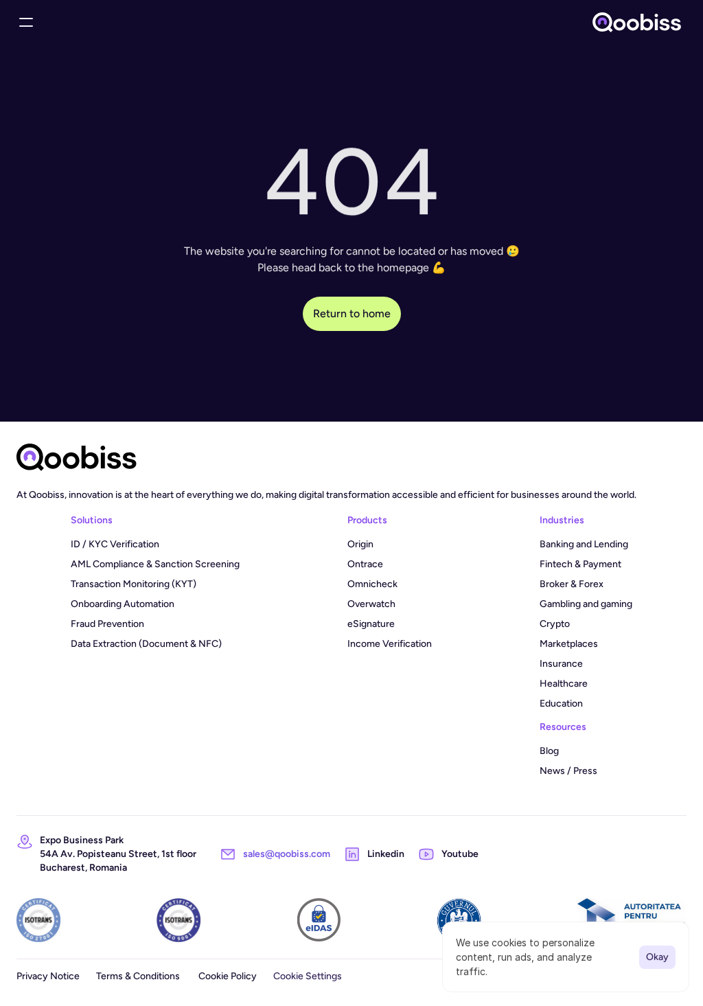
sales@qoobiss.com (286, 854)
